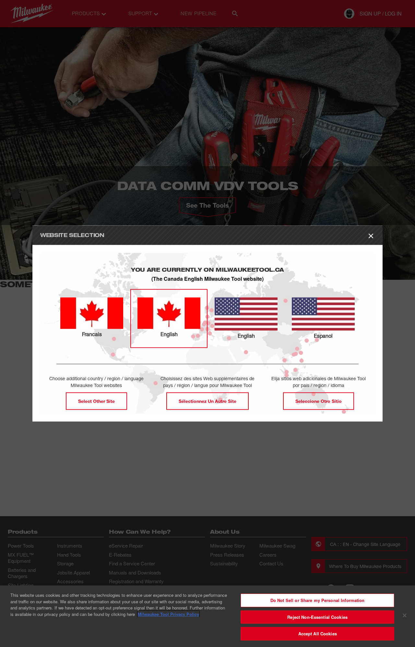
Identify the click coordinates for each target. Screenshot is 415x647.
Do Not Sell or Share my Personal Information (317, 600)
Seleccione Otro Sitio (318, 400)
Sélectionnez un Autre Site (207, 400)
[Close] (404, 615)
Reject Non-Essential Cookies (317, 617)
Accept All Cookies (317, 633)
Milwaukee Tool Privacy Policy (168, 614)
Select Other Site (96, 400)
